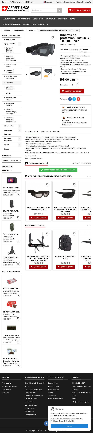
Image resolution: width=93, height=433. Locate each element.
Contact (5, 2)
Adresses (52, 395)
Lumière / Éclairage (10, 71)
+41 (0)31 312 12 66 (28, 2)
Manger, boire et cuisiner (11, 77)
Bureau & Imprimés (11, 24)
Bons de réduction (55, 399)
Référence (64, 45)
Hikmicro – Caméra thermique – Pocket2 (11, 188)
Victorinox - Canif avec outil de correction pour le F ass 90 (38, 259)
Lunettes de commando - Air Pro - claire (38, 208)
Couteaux (50, 19)
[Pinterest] (78, 99)
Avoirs (50, 392)
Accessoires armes (11, 98)
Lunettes (9, 83)
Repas (72, 19)
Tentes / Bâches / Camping (10, 50)
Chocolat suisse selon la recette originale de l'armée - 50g (11, 312)
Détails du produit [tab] (50, 131)
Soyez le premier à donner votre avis (59, 170)
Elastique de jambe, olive (11, 335)
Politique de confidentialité (62, 421)
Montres (62, 19)
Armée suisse (9, 19)
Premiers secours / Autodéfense (11, 120)
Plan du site (6, 389)
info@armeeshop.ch (80, 402)
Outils (8, 93)
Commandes (53, 389)
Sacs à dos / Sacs (11, 65)
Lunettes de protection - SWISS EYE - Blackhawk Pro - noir (65, 209)
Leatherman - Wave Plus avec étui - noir (11, 258)
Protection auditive (10, 104)
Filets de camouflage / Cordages (11, 112)
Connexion (68, 2)
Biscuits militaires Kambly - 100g (11, 289)
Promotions (6, 383)
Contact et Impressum (34, 395)
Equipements (24, 19)
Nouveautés (38, 24)
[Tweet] (74, 99)
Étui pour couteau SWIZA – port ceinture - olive (11, 234)
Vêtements (38, 19)
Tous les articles (11, 35)
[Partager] (70, 99)
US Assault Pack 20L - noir (65, 258)
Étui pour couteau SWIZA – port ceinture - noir (11, 211)
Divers (26, 24)
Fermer (69, 426)
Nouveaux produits (7, 168)
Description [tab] (31, 131)
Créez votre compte (83, 2)
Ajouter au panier (72, 91)
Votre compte (55, 377)
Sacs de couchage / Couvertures (11, 58)
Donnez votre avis (84, 51)
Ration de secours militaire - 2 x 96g (11, 359)
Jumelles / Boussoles (10, 88)
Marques (6, 155)
